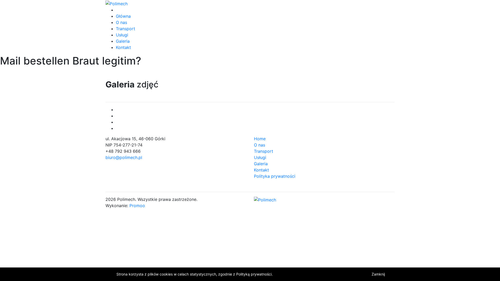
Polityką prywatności (254, 274)
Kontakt (123, 47)
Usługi (122, 34)
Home (260, 138)
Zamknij (378, 274)
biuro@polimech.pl (123, 157)
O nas (121, 22)
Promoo (137, 205)
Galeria (123, 41)
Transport (125, 28)
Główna (123, 16)
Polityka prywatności (274, 176)
